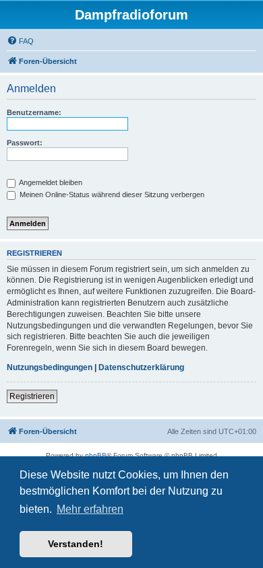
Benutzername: (34, 112)
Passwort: (24, 143)
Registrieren (32, 396)
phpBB (96, 455)
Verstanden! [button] (75, 543)
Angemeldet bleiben (50, 182)
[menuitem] (20, 41)
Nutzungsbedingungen (49, 367)
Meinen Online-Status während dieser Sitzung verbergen (111, 194)
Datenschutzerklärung (141, 367)
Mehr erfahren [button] (90, 509)
